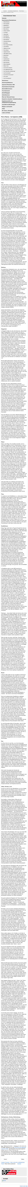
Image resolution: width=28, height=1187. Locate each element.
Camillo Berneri (6, 58)
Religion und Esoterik (7, 106)
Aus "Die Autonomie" (7, 78)
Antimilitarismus (6, 95)
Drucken (19, 1163)
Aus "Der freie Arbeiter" (8, 67)
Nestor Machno (6, 39)
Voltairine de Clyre (7, 48)
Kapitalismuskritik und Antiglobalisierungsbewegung (9, 101)
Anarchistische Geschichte (8, 86)
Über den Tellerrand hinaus (8, 97)
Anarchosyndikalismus (7, 82)
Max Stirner (6, 57)
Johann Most (6, 34)
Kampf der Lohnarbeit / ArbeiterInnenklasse (12, 99)
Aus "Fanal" (6, 76)
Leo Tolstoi (6, 32)
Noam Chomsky (6, 62)
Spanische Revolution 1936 (8, 84)
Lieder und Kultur (6, 112)
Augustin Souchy (7, 51)
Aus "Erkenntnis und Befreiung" (9, 71)
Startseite (4, 18)
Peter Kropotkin (6, 23)
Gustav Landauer (7, 30)
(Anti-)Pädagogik (6, 92)
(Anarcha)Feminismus (7, 88)
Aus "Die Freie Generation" (9, 74)
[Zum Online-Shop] (9, 1172)
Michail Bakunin (6, 21)
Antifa (3, 108)
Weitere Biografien (7, 64)
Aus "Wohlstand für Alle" (8, 69)
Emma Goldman (6, 27)
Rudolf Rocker (6, 25)
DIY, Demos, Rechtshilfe (7, 110)
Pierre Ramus (6, 50)
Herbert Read (6, 55)
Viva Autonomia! (6, 90)
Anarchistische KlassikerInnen (9, 20)
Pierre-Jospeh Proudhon (8, 44)
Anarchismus (5, 80)
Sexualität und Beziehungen (8, 104)
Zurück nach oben (24, 1186)
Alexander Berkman (7, 41)
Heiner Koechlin (6, 60)
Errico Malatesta (7, 37)
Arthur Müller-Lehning (7, 53)
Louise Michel (6, 46)
